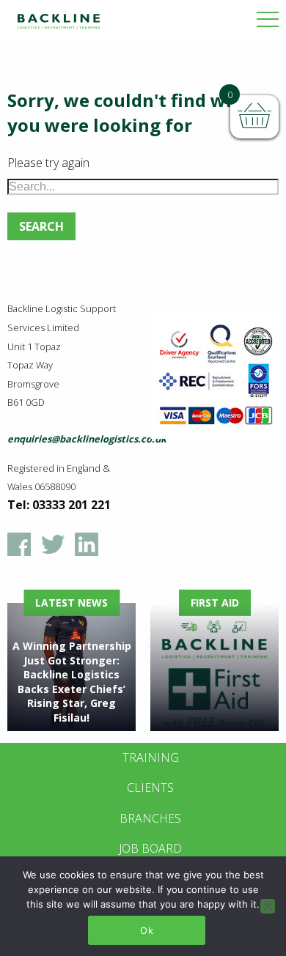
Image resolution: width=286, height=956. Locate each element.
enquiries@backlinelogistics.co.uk (86, 438)
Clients (150, 787)
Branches (150, 818)
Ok (146, 930)
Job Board (150, 848)
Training (150, 757)
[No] (267, 906)
